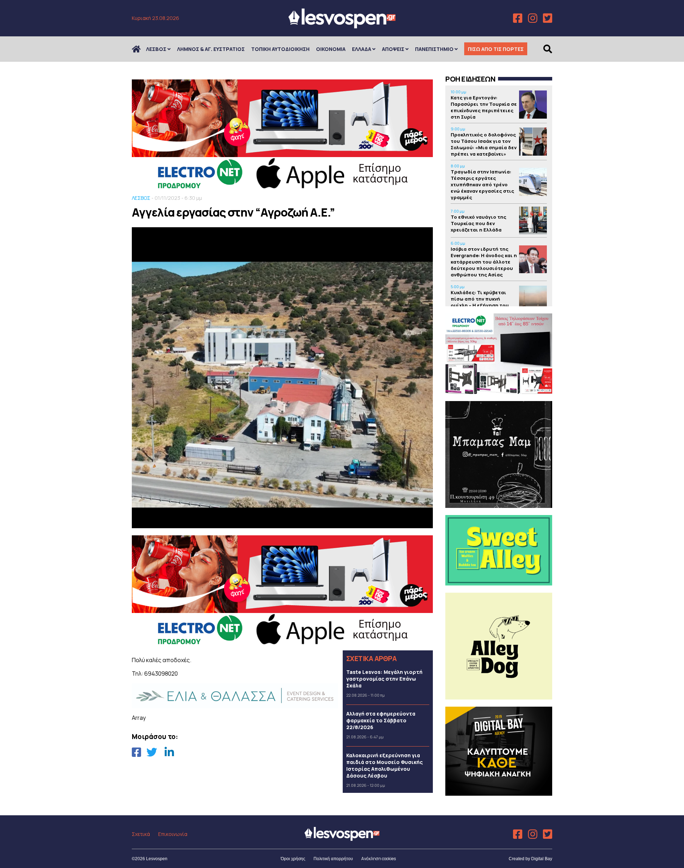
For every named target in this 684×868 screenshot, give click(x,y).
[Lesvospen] (342, 26)
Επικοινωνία (172, 834)
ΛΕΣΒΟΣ (156, 49)
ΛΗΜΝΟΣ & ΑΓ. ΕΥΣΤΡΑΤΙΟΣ (211, 49)
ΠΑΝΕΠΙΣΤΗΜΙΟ (434, 49)
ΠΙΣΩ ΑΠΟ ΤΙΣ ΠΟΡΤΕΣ (496, 49)
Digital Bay (541, 858)
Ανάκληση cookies (378, 859)
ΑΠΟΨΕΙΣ (393, 49)
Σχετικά (141, 834)
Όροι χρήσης (293, 858)
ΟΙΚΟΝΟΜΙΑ (331, 49)
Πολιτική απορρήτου (333, 858)
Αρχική (141, 49)
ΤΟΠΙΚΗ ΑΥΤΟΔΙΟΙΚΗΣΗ (280, 49)
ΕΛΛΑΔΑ (361, 49)
